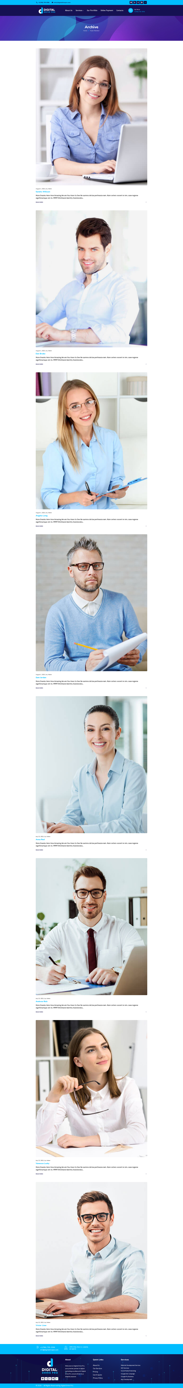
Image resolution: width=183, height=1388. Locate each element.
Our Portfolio (92, 10)
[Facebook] (131, 2)
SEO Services (125, 1368)
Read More (39, 202)
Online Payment (107, 10)
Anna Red (40, 839)
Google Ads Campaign (128, 1373)
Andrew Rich (41, 1001)
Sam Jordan (41, 677)
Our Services (97, 1368)
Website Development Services (130, 1365)
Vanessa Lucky (42, 1163)
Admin (50, 189)
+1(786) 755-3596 (47, 1347)
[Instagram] (138, 2)
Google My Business (127, 1376)
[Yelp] (134, 2)
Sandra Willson (43, 191)
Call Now (137, 9)
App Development (126, 1379)
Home (85, 31)
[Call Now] (130, 10)
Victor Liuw (41, 1325)
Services (79, 10)
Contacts (119, 10)
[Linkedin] (141, 2)
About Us (68, 10)
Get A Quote (97, 1375)
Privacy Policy (98, 1378)
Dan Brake (40, 353)
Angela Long (41, 515)
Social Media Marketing (128, 1371)
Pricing (95, 1372)
